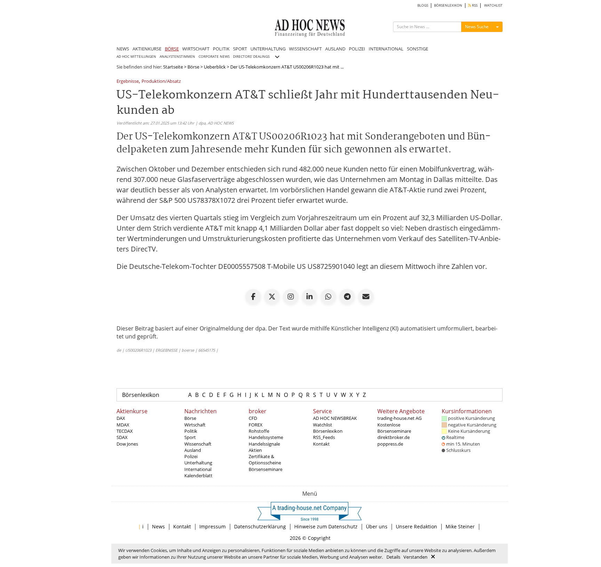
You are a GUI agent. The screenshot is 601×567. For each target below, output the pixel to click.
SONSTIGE (417, 49)
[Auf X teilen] (272, 296)
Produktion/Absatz (161, 81)
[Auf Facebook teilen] (253, 296)
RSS (474, 5)
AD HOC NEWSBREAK (335, 418)
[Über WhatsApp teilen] (328, 296)
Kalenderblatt (198, 475)
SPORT (240, 49)
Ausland (192, 450)
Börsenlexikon (140, 395)
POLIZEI (357, 49)
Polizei (191, 456)
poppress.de (390, 444)
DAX (121, 418)
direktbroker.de (393, 437)
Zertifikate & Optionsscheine (265, 459)
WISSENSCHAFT (305, 49)
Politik (190, 431)
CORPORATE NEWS (214, 56)
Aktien (255, 450)
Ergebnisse (128, 81)
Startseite (173, 67)
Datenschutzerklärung (260, 526)
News (158, 526)
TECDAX (125, 431)
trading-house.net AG (399, 418)
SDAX (122, 437)
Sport (190, 437)
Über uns (376, 526)
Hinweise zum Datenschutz (326, 526)
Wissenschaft (197, 444)
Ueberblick (215, 67)
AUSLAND (335, 49)
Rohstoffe (259, 431)
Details (393, 557)
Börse (193, 67)
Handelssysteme (266, 437)
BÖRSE (172, 49)
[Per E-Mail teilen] (366, 296)
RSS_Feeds (324, 437)
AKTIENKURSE (147, 49)
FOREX (256, 425)
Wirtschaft (195, 425)
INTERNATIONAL (386, 49)
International (197, 469)
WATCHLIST (493, 5)
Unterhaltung (198, 463)
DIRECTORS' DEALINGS (251, 56)
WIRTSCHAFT (195, 49)
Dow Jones (127, 444)
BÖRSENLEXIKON (448, 5)
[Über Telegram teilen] (347, 296)
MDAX (123, 425)
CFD (253, 418)
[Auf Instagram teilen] (290, 296)
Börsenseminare (265, 469)
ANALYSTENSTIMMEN (177, 56)
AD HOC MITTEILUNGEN (136, 56)
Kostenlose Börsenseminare (394, 428)
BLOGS (422, 5)
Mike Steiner (460, 526)
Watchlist (322, 425)
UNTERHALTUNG (268, 49)
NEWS (123, 49)
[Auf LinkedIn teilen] (309, 296)
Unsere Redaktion (416, 526)
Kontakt (321, 444)
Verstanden (415, 557)
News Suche (477, 27)
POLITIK (221, 49)
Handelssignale (264, 444)
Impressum (212, 526)
